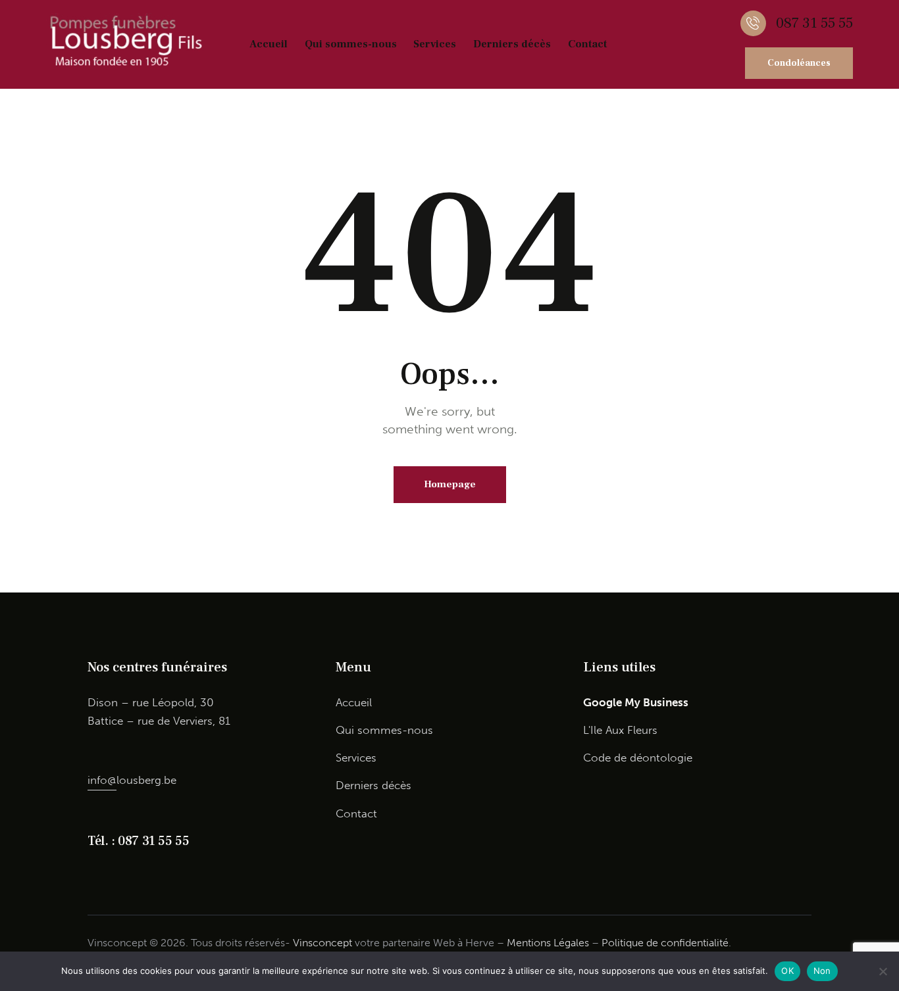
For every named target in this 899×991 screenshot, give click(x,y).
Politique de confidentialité (665, 942)
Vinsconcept (322, 942)
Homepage (450, 484)
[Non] (882, 971)
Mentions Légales (548, 942)
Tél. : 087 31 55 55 (138, 841)
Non (822, 970)
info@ (102, 779)
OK (787, 970)
